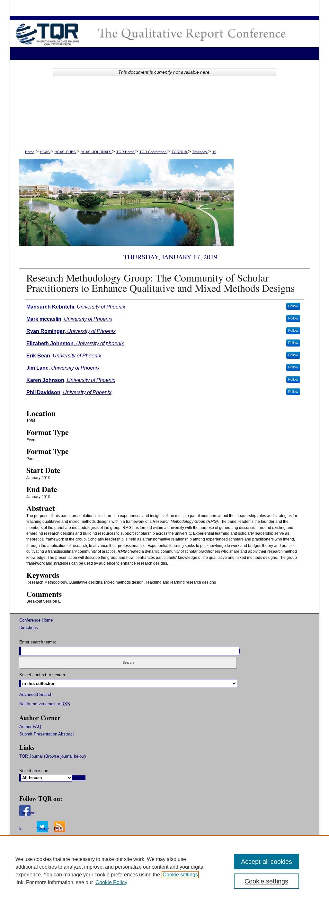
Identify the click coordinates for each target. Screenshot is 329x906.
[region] (164, 870)
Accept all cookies (266, 861)
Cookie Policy (111, 882)
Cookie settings (180, 874)
